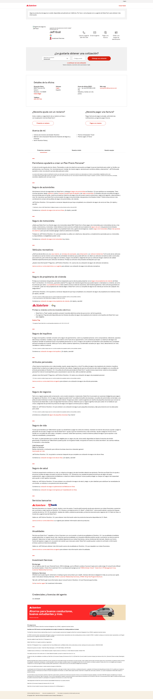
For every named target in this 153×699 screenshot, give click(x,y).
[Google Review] (51, 35)
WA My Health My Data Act (33, 693)
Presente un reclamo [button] (43, 123)
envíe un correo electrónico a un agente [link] (49, 266)
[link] (94, 37)
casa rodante (55, 254)
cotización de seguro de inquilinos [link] (51, 351)
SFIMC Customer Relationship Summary (67, 576)
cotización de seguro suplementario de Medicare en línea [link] (58, 486)
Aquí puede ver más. (38, 451)
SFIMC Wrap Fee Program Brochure (91, 576)
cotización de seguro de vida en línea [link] (52, 457)
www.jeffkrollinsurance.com (108, 88)
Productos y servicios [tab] (43, 150)
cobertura (51, 193)
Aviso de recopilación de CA (48, 693)
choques (60, 193)
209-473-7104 (38, 99)
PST (90, 86)
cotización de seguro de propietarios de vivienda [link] (55, 301)
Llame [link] (34, 266)
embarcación (83, 254)
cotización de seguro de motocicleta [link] (51, 239)
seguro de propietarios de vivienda (102, 281)
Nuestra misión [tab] (76, 150)
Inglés (57, 88)
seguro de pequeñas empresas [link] (58, 415)
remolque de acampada (69, 254)
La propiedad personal (53, 284)
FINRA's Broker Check (87, 568)
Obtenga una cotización (99, 58)
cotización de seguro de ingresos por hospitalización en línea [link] (59, 490)
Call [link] (33, 583)
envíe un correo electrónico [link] (45, 520)
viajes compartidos (88, 193)
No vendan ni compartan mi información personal (69, 693)
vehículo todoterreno (97, 254)
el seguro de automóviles (77, 191)
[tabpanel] (76, 91)
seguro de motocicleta (100, 229)
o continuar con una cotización (76, 63)
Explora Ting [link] (36, 320)
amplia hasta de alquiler (72, 193)
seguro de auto (95, 227)
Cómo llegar (37, 93)
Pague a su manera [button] (95, 123)
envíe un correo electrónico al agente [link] (48, 381)
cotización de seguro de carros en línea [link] (52, 210)
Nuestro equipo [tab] (109, 150)
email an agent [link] (40, 583)
